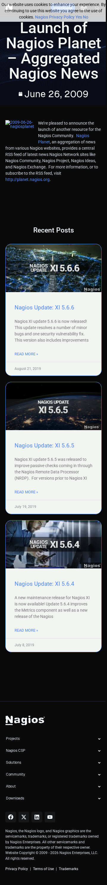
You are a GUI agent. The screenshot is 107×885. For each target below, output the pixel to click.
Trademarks (68, 869)
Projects (13, 739)
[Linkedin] (37, 817)
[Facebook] (10, 817)
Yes (78, 17)
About (11, 786)
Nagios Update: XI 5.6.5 (44, 445)
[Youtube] (50, 817)
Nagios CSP (15, 750)
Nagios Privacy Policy (55, 17)
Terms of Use (43, 869)
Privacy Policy (16, 869)
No (85, 17)
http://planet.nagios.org (27, 179)
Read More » (26, 354)
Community (15, 774)
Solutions (13, 762)
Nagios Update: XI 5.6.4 (44, 583)
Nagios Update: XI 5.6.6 (44, 307)
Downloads (15, 798)
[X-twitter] (23, 817)
